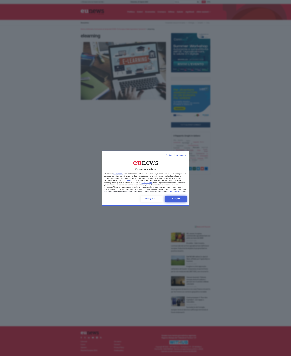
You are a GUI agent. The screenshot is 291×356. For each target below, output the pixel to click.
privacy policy (175, 191)
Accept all (176, 199)
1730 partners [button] (118, 174)
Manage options (151, 199)
